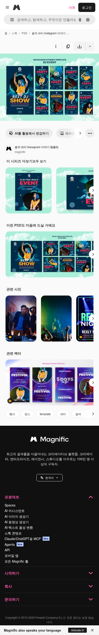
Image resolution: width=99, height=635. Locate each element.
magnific (20, 152)
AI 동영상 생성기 (17, 522)
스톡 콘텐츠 (13, 533)
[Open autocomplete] (10, 19)
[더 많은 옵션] (55, 46)
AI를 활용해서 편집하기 (32, 133)
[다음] (80, 133)
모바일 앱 (11, 555)
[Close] (92, 630)
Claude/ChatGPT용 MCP (27, 538)
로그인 (87, 7)
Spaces (10, 505)
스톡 (14, 33)
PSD (24, 33)
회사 (8, 586)
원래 (26, 61)
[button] (49, 477)
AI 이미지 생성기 (17, 516)
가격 (72, 7)
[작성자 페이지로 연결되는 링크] (9, 149)
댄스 (27, 414)
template (45, 414)
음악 (78, 414)
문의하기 (12, 599)
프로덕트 (12, 497)
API (7, 550)
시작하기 (12, 573)
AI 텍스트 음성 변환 (19, 527)
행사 (12, 414)
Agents (14, 544)
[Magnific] (49, 440)
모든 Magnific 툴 (16, 561)
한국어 (49, 478)
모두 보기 (39, 161)
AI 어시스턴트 (15, 510)
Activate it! (77, 630)
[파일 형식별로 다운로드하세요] (89, 46)
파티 (63, 414)
